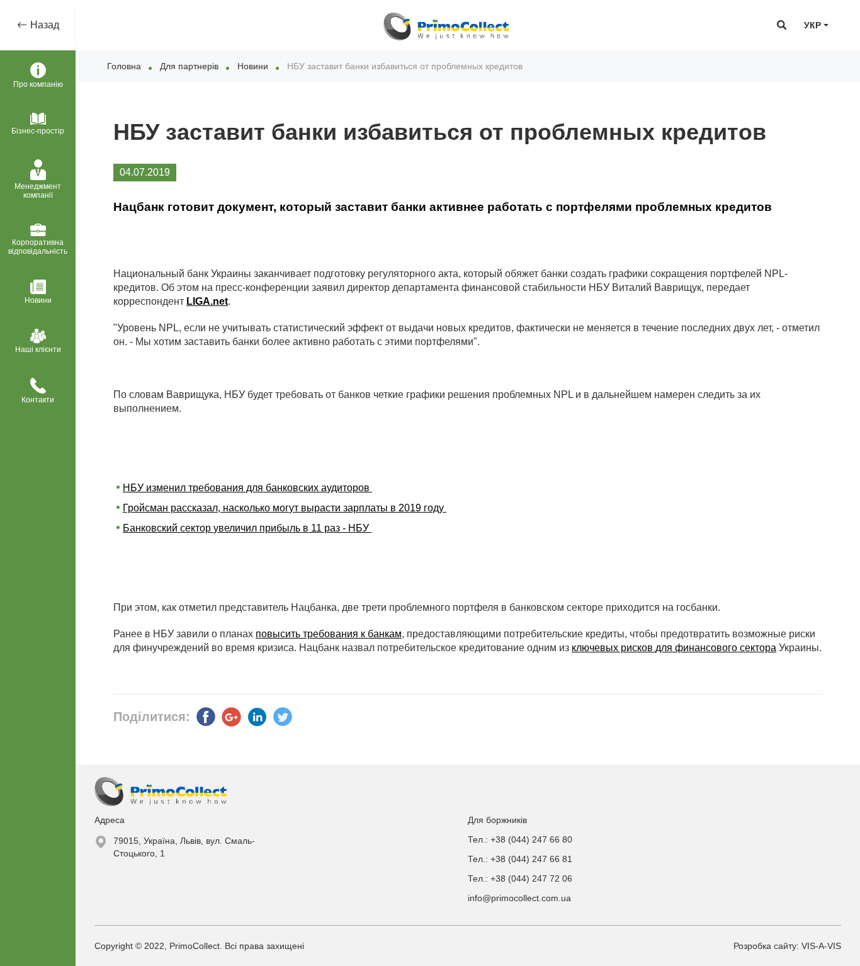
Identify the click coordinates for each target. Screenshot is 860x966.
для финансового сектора (715, 647)
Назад (43, 25)
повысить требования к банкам (329, 633)
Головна (124, 66)
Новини (252, 66)
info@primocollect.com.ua (519, 898)
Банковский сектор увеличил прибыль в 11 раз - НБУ (247, 528)
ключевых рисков (613, 647)
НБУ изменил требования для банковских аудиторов (247, 487)
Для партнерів (189, 66)
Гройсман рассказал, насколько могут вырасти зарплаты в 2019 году (284, 508)
